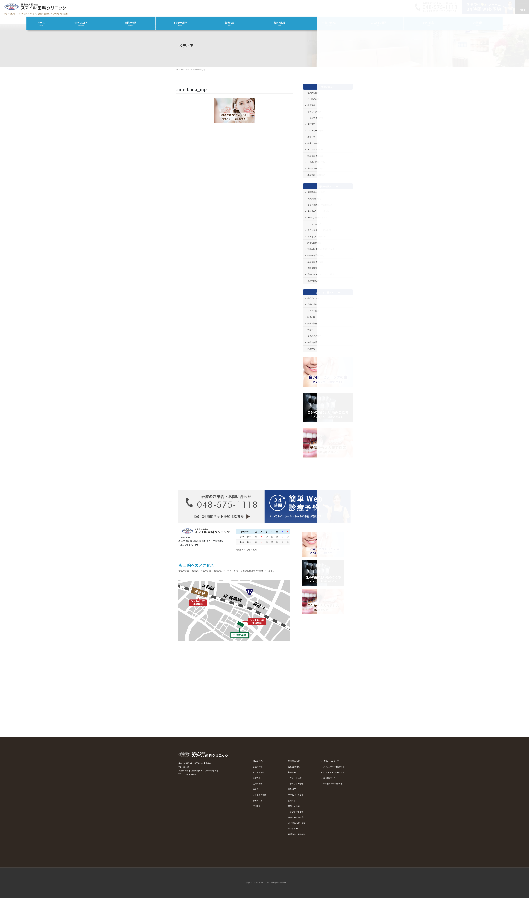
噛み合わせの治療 (295, 817)
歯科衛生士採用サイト (333, 783)
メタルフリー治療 (295, 783)
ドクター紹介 (258, 772)
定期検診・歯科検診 (296, 834)
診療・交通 (257, 800)
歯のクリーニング (295, 828)
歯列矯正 (292, 789)
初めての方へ (258, 761)
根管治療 (292, 772)
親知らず (292, 800)
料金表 (256, 789)
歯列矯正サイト (330, 778)
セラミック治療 (295, 778)
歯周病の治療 (294, 761)
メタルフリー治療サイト (334, 766)
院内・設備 (257, 783)
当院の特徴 (257, 766)
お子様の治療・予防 (296, 823)
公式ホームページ (331, 761)
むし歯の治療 (294, 766)
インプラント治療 (295, 811)
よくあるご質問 (259, 794)
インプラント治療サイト (334, 772)
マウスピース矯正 (295, 794)
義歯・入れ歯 (294, 806)
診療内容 (257, 778)
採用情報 (257, 806)
